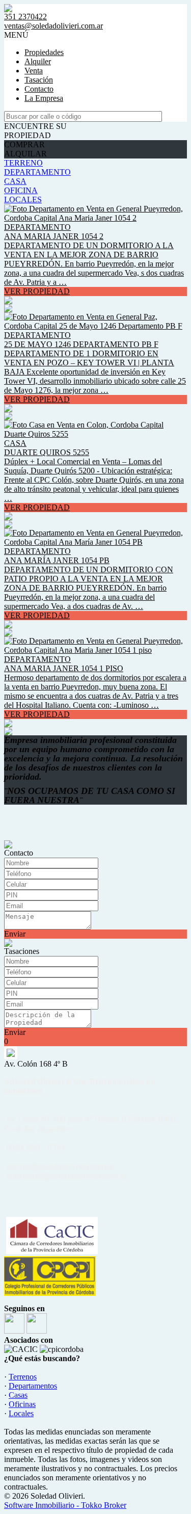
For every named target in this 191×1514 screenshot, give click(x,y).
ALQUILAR (25, 153)
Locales (21, 1413)
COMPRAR (24, 144)
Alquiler (37, 61)
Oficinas (22, 1404)
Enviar (14, 933)
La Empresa (43, 98)
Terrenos (23, 1376)
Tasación (38, 79)
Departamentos (33, 1386)
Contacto (38, 89)
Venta (33, 70)
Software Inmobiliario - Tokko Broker (65, 1505)
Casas (18, 1395)
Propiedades (44, 52)
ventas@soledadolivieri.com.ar (53, 25)
